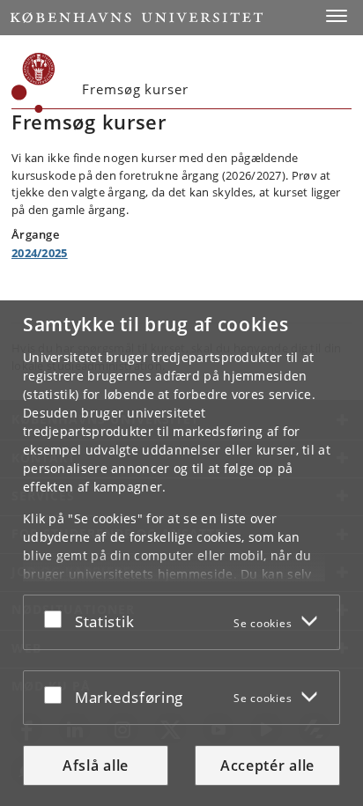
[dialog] (181, 553)
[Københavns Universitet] (136, 17)
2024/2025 (39, 253)
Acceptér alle (267, 765)
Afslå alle (96, 765)
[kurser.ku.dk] (33, 83)
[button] (336, 15)
